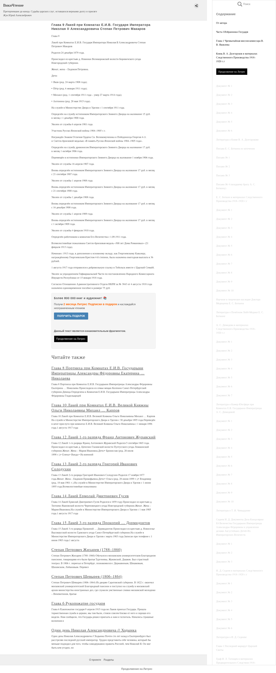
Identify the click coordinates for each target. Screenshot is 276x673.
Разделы (109, 659)
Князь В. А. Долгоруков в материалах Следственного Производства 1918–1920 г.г (236, 57)
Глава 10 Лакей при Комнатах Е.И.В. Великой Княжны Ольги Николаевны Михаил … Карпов (100, 407)
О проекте (95, 659)
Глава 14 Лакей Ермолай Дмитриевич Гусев (90, 495)
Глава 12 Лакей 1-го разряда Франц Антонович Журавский (103, 436)
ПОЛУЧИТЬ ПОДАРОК (71, 316)
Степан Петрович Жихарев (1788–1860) (86, 549)
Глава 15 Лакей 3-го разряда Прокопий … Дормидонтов (100, 522)
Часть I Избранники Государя (232, 31)
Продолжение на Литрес (231, 71)
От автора (221, 22)
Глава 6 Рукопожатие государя (78, 603)
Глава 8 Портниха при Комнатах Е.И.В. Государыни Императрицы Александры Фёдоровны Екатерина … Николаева (98, 373)
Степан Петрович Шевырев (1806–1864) (86, 576)
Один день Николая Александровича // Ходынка (94, 630)
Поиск (243, 4)
